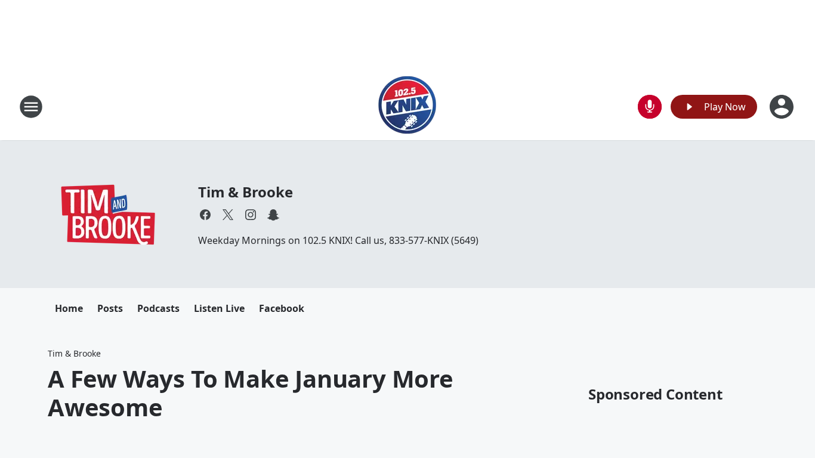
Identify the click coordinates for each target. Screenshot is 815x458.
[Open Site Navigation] (31, 107)
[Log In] (783, 107)
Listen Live (219, 308)
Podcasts (158, 308)
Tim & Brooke (245, 192)
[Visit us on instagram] (250, 215)
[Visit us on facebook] (205, 215)
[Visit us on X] (228, 215)
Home (69, 308)
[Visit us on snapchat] (273, 215)
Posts (110, 308)
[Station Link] (407, 106)
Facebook (281, 308)
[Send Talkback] (650, 107)
